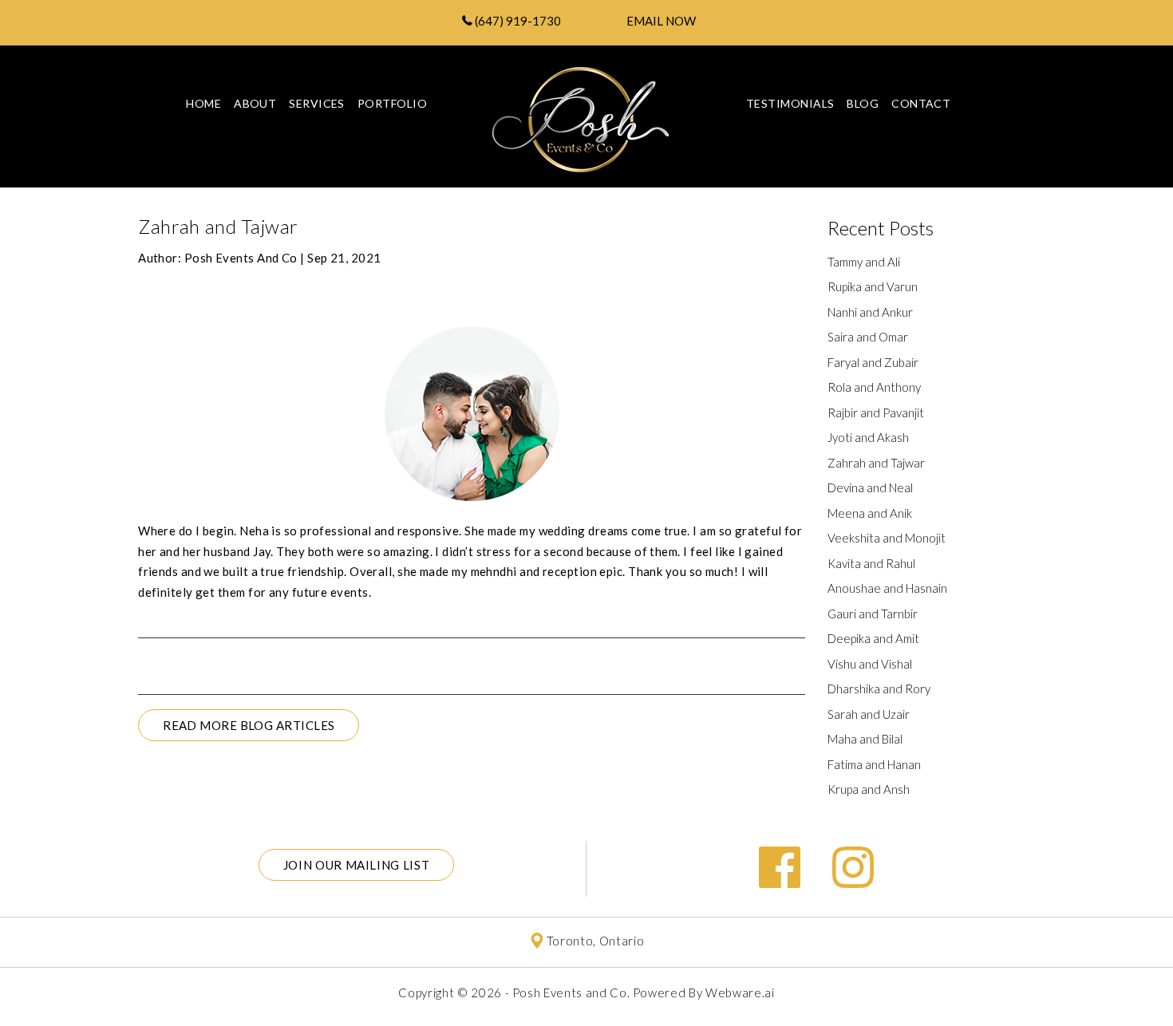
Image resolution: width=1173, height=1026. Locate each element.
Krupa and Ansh (868, 789)
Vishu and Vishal (869, 664)
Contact (920, 103)
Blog (863, 103)
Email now (661, 21)
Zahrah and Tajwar (876, 463)
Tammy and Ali (863, 262)
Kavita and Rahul (871, 563)
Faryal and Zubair (872, 362)
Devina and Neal (870, 487)
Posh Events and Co (569, 992)
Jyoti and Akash (868, 437)
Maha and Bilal (864, 739)
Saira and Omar (867, 337)
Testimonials (790, 103)
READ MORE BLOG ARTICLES (248, 725)
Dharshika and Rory (878, 688)
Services (317, 103)
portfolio (392, 103)
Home (203, 103)
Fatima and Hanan (874, 764)
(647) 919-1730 (516, 21)
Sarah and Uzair (868, 714)
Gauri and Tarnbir (872, 613)
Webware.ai (740, 992)
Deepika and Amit (873, 638)
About (255, 103)
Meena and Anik (869, 513)
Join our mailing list (356, 865)
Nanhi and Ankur (870, 312)
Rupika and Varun (872, 286)
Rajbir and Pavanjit (875, 412)
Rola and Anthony (874, 387)
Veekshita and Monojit (886, 538)
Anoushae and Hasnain (887, 588)
